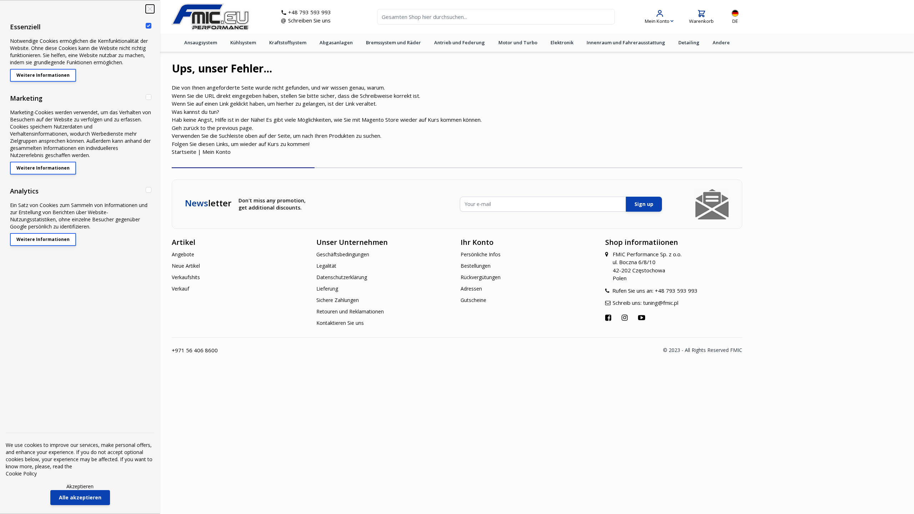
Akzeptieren (80, 486)
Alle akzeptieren (80, 497)
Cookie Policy (21, 473)
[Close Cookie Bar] (150, 9)
